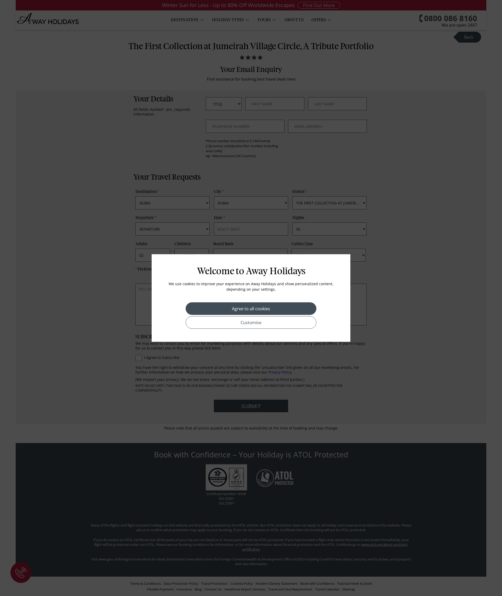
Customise (251, 322)
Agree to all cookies (251, 309)
